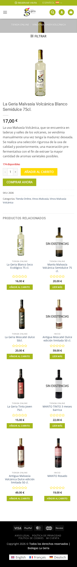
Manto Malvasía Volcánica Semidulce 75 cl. (57, 268)
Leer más (57, 287)
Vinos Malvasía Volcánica (49, 24)
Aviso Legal (22, 535)
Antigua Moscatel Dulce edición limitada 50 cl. (57, 338)
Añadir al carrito (39, 172)
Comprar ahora (20, 182)
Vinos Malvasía (40, 198)
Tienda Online (20, 24)
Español (48, 2)
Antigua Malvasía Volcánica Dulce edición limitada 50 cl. (20, 479)
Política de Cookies (31, 538)
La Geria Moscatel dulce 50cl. (20, 338)
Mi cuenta (52, 538)
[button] (5, 12)
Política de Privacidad (46, 535)
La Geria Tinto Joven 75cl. (19, 408)
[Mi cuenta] (62, 12)
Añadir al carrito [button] (19, 287)
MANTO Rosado (57, 476)
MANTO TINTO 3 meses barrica (57, 408)
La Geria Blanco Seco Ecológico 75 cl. (20, 266)
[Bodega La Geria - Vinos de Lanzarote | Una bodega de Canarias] (30, 12)
